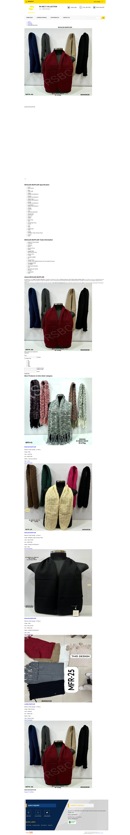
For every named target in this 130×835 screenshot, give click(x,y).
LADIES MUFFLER (29, 704)
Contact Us (66, 17)
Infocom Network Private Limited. (98, 833)
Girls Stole (30, 24)
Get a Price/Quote (28, 462)
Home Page (29, 17)
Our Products (55, 17)
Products (30, 23)
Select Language (97, 1)
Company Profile (42, 17)
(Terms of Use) (101, 832)
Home (29, 21)
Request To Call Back (29, 792)
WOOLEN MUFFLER (30, 447)
